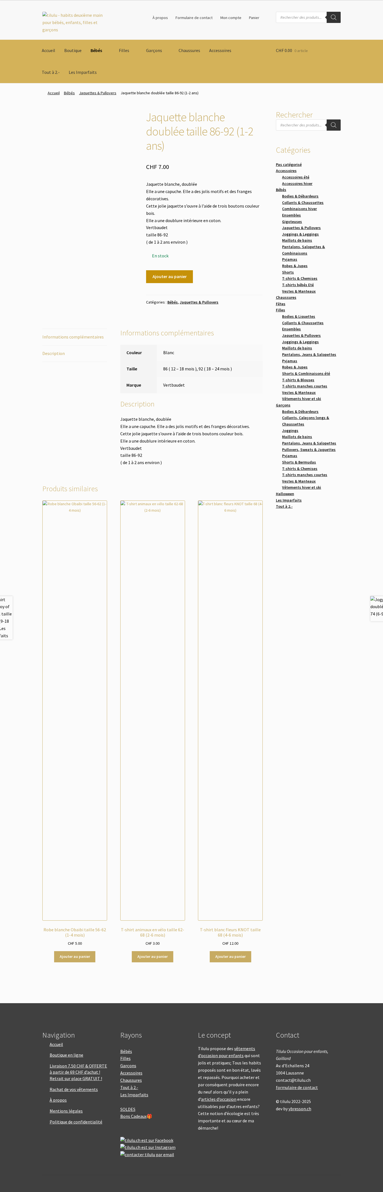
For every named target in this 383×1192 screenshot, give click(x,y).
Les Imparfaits (83, 72)
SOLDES (127, 1109)
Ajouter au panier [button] (75, 956)
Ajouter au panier (170, 276)
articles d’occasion (218, 1099)
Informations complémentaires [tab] (73, 337)
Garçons (154, 50)
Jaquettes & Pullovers (97, 92)
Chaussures (189, 50)
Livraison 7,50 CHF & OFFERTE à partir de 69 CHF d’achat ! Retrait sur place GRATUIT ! (78, 1072)
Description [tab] (53, 353)
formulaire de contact (297, 1087)
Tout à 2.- (51, 72)
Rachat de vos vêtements (74, 1089)
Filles (124, 50)
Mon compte (230, 17)
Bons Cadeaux (133, 1116)
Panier (254, 17)
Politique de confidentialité (76, 1122)
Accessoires (220, 50)
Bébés (96, 50)
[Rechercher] (334, 17)
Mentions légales (66, 1111)
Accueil (48, 50)
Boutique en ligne (66, 1055)
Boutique (73, 50)
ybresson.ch (300, 1108)
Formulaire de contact (194, 17)
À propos (160, 17)
